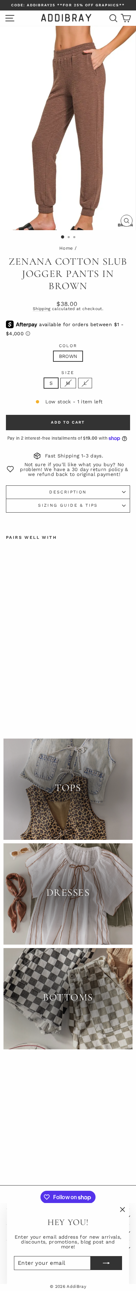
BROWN (68, 356)
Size (68, 373)
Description (67, 492)
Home (66, 248)
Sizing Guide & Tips (68, 505)
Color (68, 346)
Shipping (42, 308)
